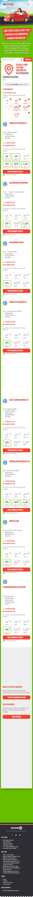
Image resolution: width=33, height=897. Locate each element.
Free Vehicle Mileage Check (10, 846)
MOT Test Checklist (8, 855)
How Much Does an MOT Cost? (11, 861)
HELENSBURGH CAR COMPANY (18, 182)
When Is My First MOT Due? (10, 859)
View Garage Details (16, 171)
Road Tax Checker (8, 843)
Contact (5, 881)
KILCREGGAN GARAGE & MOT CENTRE (14, 587)
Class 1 (17, 101)
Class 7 (21, 114)
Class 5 (26, 108)
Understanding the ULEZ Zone (11, 871)
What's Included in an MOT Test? (11, 856)
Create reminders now (16, 697)
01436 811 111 (10, 421)
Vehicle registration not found (11, 890)
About (4, 879)
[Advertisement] (14, 378)
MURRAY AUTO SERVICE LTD (18, 123)
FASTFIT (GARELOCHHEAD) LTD (19, 400)
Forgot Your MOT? (8, 864)
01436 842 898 (10, 609)
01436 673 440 (10, 481)
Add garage (16, 716)
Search (28, 59)
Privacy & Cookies (8, 882)
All (9, 101)
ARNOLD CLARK (14, 521)
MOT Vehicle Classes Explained (11, 868)
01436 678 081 (10, 541)
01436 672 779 (10, 202)
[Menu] (29, 4)
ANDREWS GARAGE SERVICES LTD (19, 461)
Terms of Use (6, 884)
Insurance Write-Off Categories (11, 873)
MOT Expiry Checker (8, 840)
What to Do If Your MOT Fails (10, 866)
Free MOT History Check (9, 848)
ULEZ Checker (7, 842)
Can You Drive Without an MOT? (11, 863)
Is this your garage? (11, 174)
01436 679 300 (10, 143)
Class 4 (17, 108)
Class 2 (26, 101)
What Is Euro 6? (7, 869)
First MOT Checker (8, 845)
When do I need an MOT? (9, 858)
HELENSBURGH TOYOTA (16, 242)
